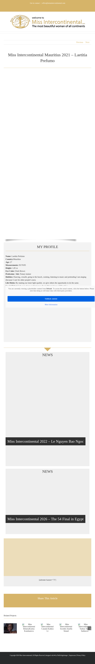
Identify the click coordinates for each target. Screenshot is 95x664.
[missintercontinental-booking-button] (47, 544)
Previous (79, 42)
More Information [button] (51, 305)
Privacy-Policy (81, 655)
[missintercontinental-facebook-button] (47, 552)
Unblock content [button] (51, 299)
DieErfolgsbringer (62, 655)
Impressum (72, 655)
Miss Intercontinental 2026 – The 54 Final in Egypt (45, 519)
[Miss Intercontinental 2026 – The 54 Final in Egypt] (47, 506)
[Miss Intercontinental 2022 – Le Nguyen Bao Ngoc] (47, 414)
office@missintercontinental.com (53, 3)
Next (87, 42)
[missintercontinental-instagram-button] (47, 561)
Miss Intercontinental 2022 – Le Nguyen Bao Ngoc (45, 441)
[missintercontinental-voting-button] (47, 569)
